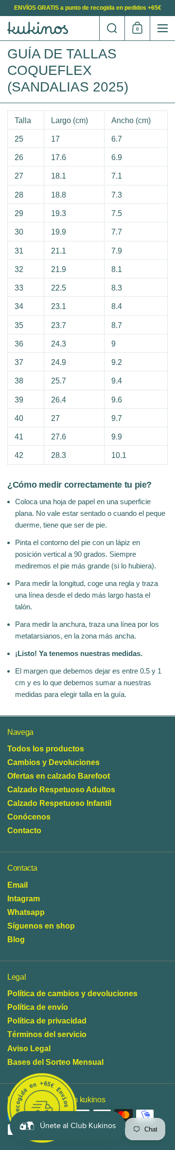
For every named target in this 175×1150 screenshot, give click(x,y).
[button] (111, 28)
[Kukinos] (49, 28)
